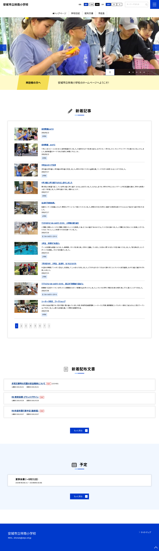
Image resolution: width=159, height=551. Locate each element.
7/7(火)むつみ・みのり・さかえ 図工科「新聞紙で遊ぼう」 (62, 283)
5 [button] (144, 72)
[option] (79, 46)
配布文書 (89, 13)
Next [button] (156, 47)
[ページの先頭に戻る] (156, 548)
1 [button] (129, 72)
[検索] (145, 4)
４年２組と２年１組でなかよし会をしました (56, 182)
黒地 (97, 4)
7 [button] (44, 325)
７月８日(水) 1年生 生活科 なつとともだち (58, 263)
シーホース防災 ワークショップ (53, 301)
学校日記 (75, 13)
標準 (108, 4)
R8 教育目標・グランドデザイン (25, 396)
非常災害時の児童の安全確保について (29, 383)
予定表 (101, 13)
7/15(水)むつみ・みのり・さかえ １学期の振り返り (60, 223)
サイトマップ (146, 532)
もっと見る (78, 430)
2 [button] (133, 72)
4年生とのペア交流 (48, 165)
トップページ (60, 13)
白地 (92, 4)
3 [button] (136, 72)
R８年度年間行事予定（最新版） (25, 410)
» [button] (49, 325)
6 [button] (39, 325)
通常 (86, 4)
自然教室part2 (47, 129)
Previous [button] (3, 47)
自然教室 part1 (48, 144)
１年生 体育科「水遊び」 (50, 243)
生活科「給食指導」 (48, 202)
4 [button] (140, 72)
